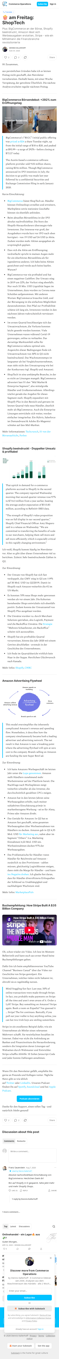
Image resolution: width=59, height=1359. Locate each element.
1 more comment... (11, 1212)
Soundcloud (33, 1087)
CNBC (28, 668)
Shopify (19, 668)
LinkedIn (25, 1083)
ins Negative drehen (18, 874)
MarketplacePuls (24, 892)
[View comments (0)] (17, 1249)
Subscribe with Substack (31, 1308)
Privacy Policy (31, 1321)
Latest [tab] (13, 1226)
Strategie (47, 624)
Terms (41, 1335)
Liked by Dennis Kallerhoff (22, 1171)
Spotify (22, 1087)
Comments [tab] (9, 1141)
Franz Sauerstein (17, 1167)
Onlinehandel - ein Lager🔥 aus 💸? (21, 1236)
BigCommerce (15, 201)
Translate (8, 12)
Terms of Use (45, 1315)
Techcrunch (32, 432)
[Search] (54, 1226)
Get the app (43, 1345)
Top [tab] (5, 1226)
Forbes (23, 435)
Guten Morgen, (9, 1241)
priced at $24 (17, 141)
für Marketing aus (28, 834)
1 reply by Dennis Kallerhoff (25, 1199)
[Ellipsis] (55, 1167)
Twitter (10, 1083)
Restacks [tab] (21, 1141)
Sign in (53, 4)
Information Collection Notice (38, 1318)
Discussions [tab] (24, 1226)
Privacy (33, 1335)
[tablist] (14, 1141)
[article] (29, 1242)
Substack (15, 1353)
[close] (50, 1258)
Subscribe (42, 4)
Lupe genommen (32, 773)
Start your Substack (22, 1345)
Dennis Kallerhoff (17, 48)
